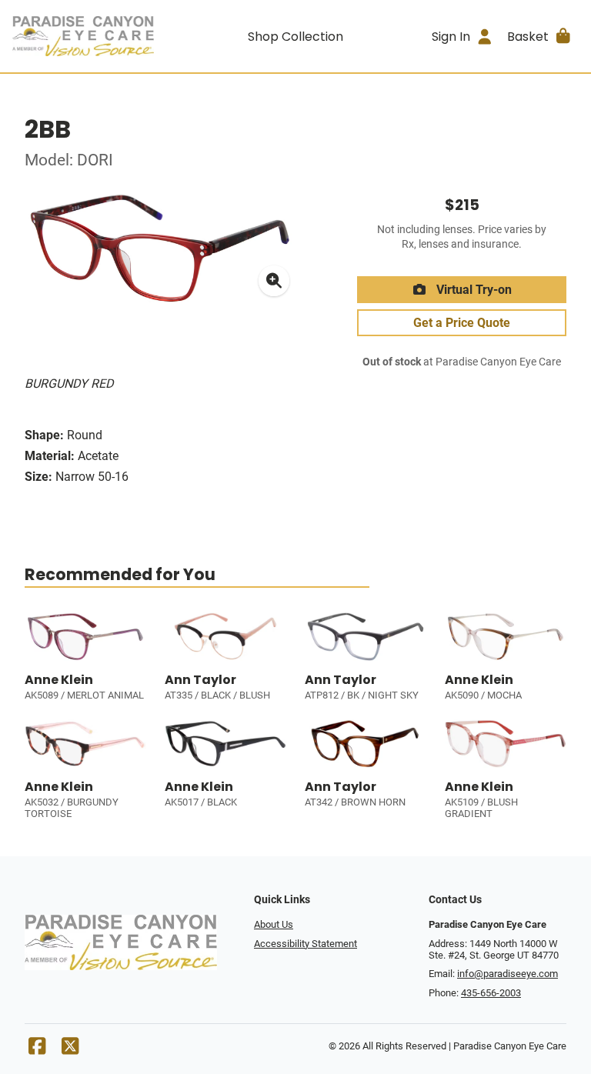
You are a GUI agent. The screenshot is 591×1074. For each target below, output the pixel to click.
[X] (70, 1050)
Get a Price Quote (461, 322)
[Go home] (83, 36)
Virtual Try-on (472, 289)
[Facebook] (37, 1050)
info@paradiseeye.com (507, 973)
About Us (273, 924)
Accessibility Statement (305, 943)
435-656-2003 (491, 993)
